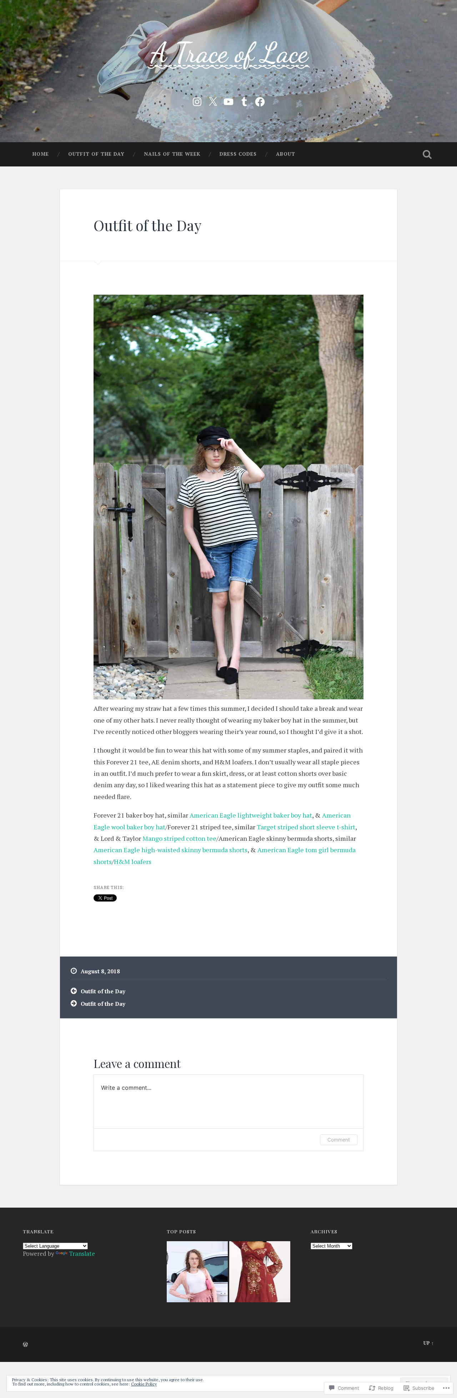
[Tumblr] (244, 100)
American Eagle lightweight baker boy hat (251, 815)
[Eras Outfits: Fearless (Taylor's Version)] (259, 1272)
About (285, 154)
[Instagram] (197, 100)
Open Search (427, 154)
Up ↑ (428, 1343)
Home (40, 154)
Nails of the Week (172, 154)
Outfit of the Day (96, 154)
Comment (338, 1140)
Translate (82, 1253)
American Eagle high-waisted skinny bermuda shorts (170, 849)
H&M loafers (132, 861)
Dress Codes (238, 154)
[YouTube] (228, 100)
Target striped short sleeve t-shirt (306, 827)
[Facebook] (260, 100)
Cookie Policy (144, 1384)
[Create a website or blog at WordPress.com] (25, 1345)
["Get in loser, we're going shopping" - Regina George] (197, 1272)
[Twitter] (213, 100)
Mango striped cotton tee (179, 838)
